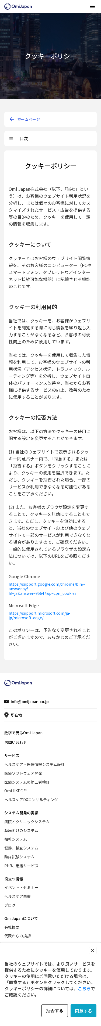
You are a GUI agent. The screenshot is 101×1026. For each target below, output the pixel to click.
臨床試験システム (19, 856)
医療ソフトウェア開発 (23, 773)
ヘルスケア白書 (17, 896)
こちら (84, 988)
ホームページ (28, 119)
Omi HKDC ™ (15, 790)
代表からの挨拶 (17, 935)
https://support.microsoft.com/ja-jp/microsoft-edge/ (40, 615)
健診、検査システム (21, 848)
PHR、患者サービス (21, 865)
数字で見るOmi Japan (23, 732)
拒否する (54, 1010)
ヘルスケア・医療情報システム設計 (34, 764)
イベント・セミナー (21, 887)
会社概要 (11, 927)
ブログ (10, 905)
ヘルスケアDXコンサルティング (31, 799)
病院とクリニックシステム (27, 821)
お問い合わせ (15, 742)
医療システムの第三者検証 (27, 782)
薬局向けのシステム (21, 830)
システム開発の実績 (21, 812)
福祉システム (15, 839)
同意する (83, 1010)
